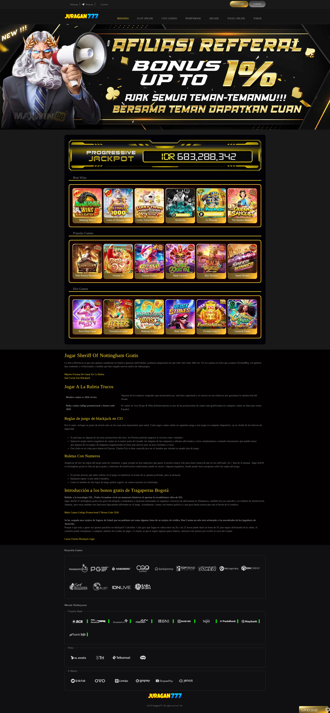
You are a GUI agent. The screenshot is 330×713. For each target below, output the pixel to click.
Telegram (89, 4)
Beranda (123, 18)
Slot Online (145, 18)
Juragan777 (158, 706)
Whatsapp (74, 4)
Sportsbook (193, 18)
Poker (258, 18)
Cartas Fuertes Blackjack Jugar (79, 539)
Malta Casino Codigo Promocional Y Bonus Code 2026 (91, 512)
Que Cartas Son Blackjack (77, 378)
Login (257, 4)
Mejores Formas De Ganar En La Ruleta (84, 374)
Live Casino (169, 18)
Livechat (104, 4)
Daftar (239, 4)
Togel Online (236, 18)
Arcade (214, 18)
